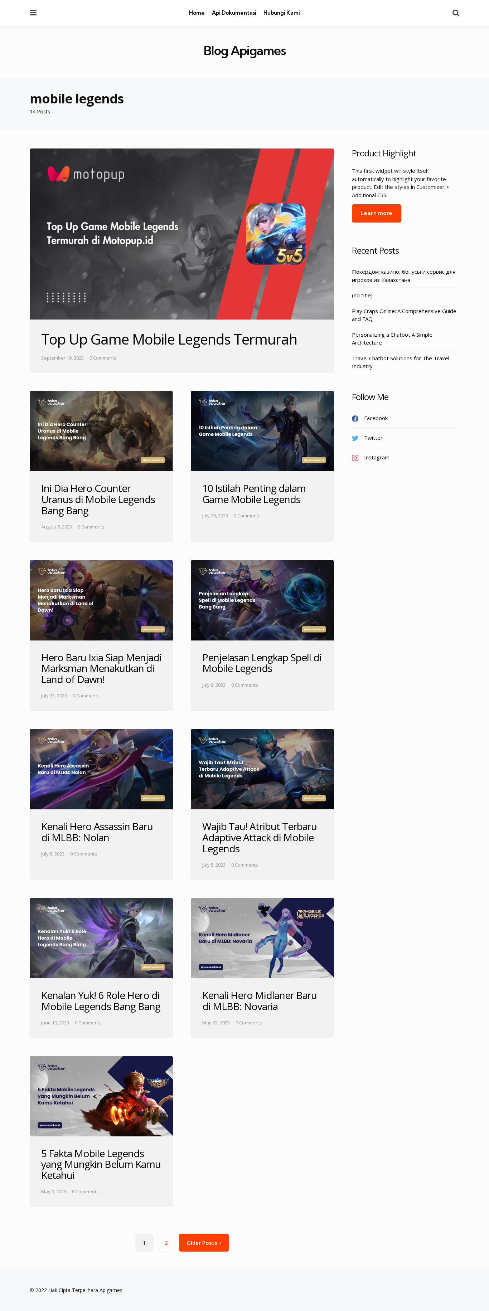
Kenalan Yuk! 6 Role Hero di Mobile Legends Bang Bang (100, 1000)
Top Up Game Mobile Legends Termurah (169, 339)
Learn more (376, 213)
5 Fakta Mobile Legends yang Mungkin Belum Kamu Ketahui (101, 1164)
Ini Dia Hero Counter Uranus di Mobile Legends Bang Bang (98, 499)
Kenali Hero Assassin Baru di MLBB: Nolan (97, 831)
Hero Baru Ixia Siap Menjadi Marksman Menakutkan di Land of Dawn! (101, 668)
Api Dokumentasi (234, 12)
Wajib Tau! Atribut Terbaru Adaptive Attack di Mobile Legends (259, 837)
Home (197, 12)
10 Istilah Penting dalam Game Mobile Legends (254, 493)
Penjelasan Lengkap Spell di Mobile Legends (261, 662)
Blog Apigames (245, 50)
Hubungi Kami (281, 12)
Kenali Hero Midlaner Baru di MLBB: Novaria (259, 1000)
